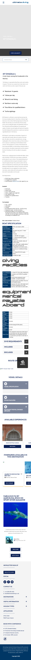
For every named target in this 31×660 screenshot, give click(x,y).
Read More (15, 549)
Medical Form (16, 181)
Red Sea (9, 36)
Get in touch (15, 555)
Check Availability (15, 53)
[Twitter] (4, 582)
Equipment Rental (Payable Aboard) (13, 410)
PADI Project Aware (8, 618)
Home (4, 36)
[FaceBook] (8, 582)
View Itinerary (9, 483)
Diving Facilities (9, 400)
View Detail (12, 446)
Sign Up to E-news (9, 572)
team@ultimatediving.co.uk (12, 593)
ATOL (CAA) (6, 615)
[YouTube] (12, 582)
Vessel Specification (11, 386)
